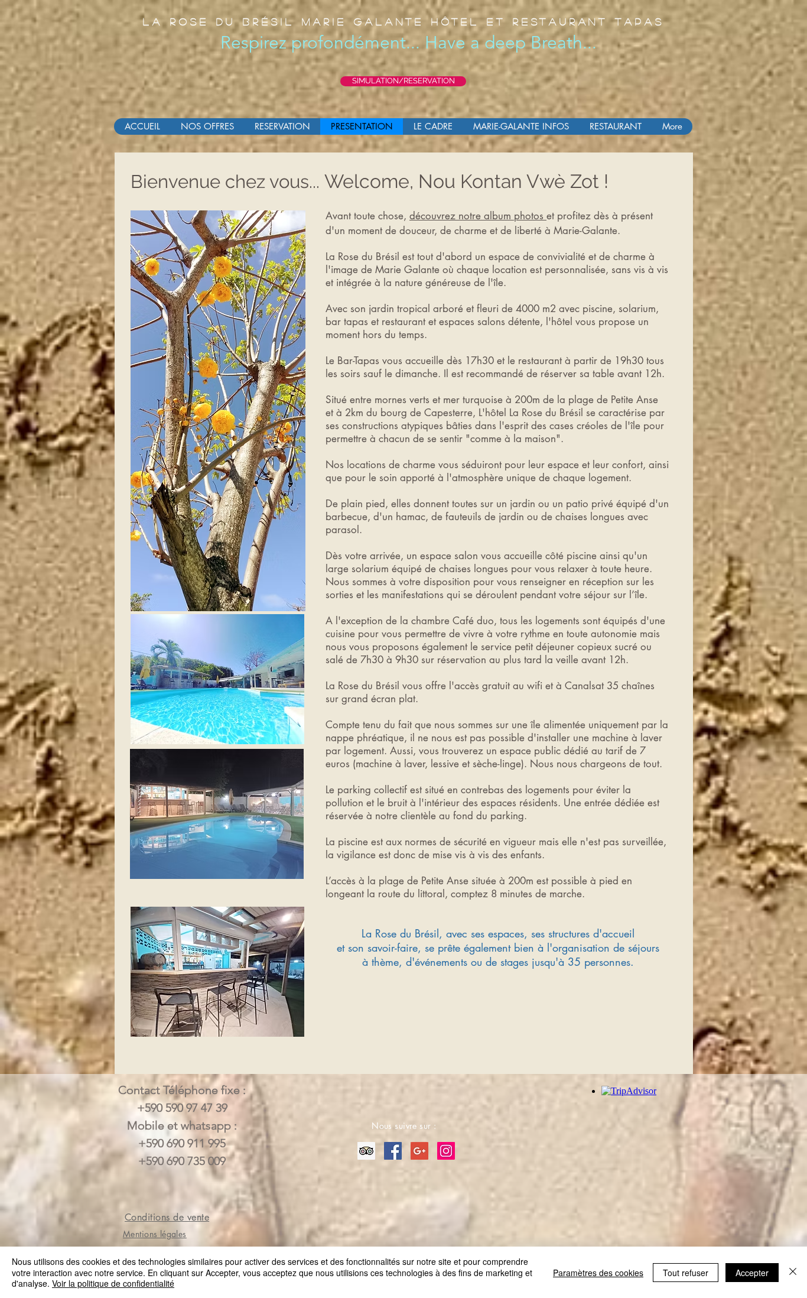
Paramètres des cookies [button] (598, 1272)
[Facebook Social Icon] (393, 1151)
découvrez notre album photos (477, 215)
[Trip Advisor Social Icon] (366, 1151)
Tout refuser (685, 1272)
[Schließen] (793, 1272)
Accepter (752, 1272)
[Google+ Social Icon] (419, 1151)
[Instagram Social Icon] (446, 1151)
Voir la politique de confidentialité (113, 1283)
